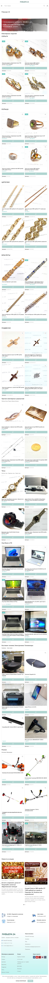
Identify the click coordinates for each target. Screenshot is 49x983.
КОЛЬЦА (5, 109)
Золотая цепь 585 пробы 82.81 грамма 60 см (13, 242)
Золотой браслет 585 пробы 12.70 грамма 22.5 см (13, 315)
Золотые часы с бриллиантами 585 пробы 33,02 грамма (36, 532)
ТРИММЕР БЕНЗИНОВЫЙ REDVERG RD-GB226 (12, 813)
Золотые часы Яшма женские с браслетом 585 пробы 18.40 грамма (13, 499)
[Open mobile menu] (1, 6)
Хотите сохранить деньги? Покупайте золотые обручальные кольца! (11, 885)
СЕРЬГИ (5, 36)
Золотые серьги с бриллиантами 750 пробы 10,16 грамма (11, 63)
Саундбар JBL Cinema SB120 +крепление (12, 727)
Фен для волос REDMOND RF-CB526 (34, 739)
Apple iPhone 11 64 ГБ (30, 707)
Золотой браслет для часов (9, 281)
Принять (30, 980)
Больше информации (21, 980)
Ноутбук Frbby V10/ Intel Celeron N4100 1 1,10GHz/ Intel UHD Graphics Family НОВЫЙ (13, 635)
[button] (3, 25)
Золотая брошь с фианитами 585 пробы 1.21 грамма (12, 427)
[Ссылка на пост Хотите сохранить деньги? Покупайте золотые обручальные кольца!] (13, 870)
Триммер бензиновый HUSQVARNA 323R (12, 772)
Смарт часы (17, 473)
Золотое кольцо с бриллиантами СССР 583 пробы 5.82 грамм (35, 136)
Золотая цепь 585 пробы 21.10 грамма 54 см (13, 209)
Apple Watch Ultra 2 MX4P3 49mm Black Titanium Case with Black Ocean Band (35, 499)
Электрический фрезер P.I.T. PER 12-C (12, 845)
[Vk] (34, 957)
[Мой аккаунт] (47, 6)
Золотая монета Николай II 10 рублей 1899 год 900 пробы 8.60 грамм (36, 460)
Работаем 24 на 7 (11, 922)
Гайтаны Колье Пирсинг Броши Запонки (10, 401)
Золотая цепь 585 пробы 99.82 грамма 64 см (36, 242)
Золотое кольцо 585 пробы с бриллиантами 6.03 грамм (32, 169)
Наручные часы (11, 473)
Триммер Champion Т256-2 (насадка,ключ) (32, 810)
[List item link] (36, 936)
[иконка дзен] (39, 957)
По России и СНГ (41, 916)
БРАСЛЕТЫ (6, 255)
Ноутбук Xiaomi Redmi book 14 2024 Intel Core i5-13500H (12, 569)
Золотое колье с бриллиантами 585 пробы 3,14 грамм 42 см (13, 460)
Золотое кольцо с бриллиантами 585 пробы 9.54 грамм (11, 136)
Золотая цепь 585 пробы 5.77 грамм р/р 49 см (35, 209)
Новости (6, 880)
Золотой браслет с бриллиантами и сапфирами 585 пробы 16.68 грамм (34, 282)
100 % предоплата (41, 922)
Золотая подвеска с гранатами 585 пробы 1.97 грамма (13, 388)
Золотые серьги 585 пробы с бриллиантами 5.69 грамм (32, 63)
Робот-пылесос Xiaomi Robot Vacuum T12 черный (12, 675)
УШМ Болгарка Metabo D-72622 (33, 845)
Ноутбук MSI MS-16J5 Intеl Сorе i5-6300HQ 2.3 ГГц (36, 635)
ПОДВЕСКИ (6, 328)
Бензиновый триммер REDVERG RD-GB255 (36, 778)
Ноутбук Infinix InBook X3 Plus (9, 601)
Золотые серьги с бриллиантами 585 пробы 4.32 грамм (11, 96)
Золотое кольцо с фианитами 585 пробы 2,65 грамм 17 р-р (12, 169)
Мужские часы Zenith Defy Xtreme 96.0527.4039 (10, 532)
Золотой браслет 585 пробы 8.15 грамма (35, 314)
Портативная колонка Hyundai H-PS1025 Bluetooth (12, 707)
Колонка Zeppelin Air (30, 674)
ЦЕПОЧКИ (6, 182)
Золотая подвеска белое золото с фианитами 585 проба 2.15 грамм (34, 388)
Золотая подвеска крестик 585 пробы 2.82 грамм (12, 355)
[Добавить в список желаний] (22, 41)
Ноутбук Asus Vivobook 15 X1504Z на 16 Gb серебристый (35, 569)
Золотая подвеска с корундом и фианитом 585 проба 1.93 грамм (33, 355)
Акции (3, 880)
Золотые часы (5, 473)
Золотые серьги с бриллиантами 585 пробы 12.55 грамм (34, 96)
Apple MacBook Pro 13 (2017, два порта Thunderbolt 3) (35, 602)
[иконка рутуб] (42, 957)
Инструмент (4, 752)
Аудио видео (9, 647)
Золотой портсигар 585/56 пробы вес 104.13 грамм (34, 427)
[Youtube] (37, 957)
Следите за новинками (12, 916)
